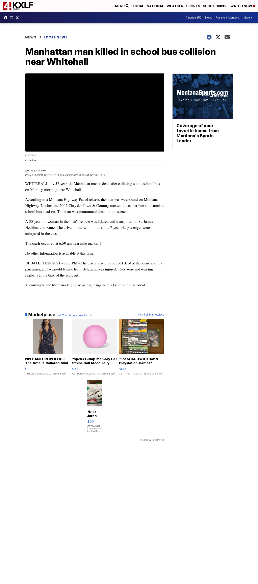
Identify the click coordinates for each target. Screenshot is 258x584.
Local (138, 6)
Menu (120, 6)
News (208, 17)
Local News (56, 37)
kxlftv (12, 17)
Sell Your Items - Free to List (74, 315)
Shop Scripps (215, 6)
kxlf (18, 17)
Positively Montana (227, 17)
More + (247, 17)
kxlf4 (6, 17)
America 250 (194, 17)
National (155, 6)
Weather (175, 6)
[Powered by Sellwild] (158, 439)
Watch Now (241, 6)
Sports (193, 6)
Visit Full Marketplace (151, 314)
